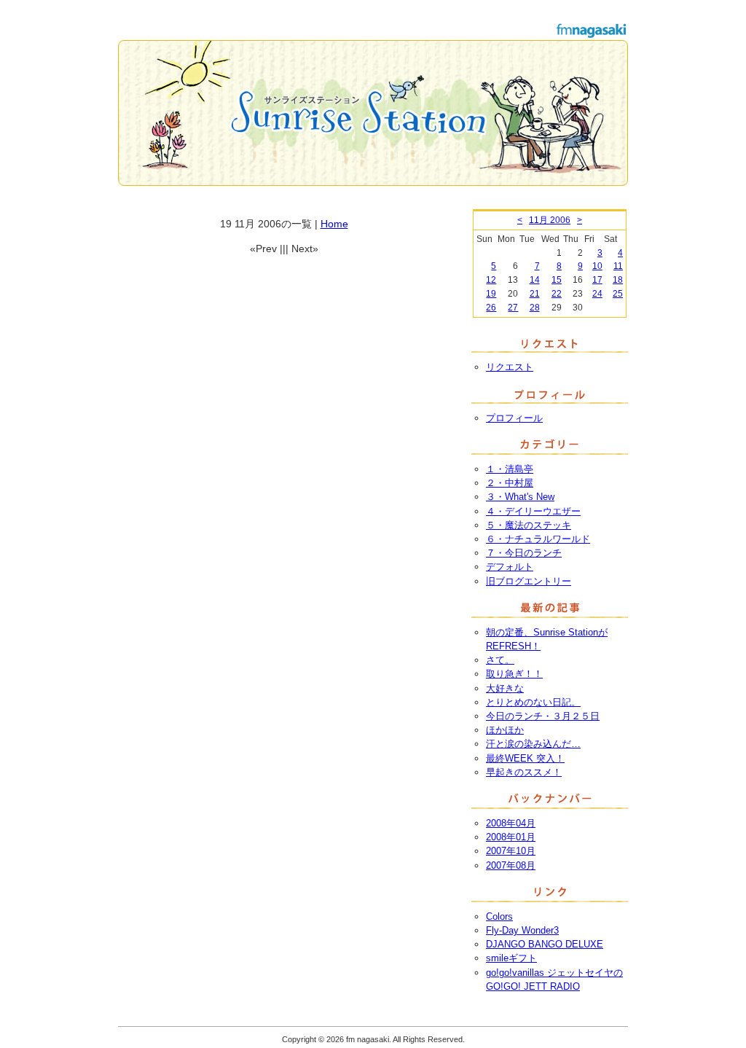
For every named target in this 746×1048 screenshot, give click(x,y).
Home (334, 224)
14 (535, 280)
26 (491, 307)
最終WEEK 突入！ (525, 758)
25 (618, 294)
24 (597, 294)
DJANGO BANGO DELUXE (544, 944)
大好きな (505, 688)
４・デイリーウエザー (533, 511)
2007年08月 (510, 865)
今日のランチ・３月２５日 (543, 716)
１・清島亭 (509, 469)
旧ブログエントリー (528, 581)
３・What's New (520, 496)
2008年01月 (510, 837)
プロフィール (514, 417)
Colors (499, 916)
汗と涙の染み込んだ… (533, 743)
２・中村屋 (509, 482)
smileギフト (511, 958)
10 (597, 266)
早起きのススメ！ (524, 772)
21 (535, 294)
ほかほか (505, 729)
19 (491, 294)
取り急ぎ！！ (514, 673)
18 (618, 280)
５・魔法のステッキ (528, 525)
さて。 (500, 659)
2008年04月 (510, 823)
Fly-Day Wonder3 (522, 930)
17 (597, 280)
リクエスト (509, 366)
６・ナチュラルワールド (538, 538)
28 (535, 307)
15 (556, 280)
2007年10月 (510, 850)
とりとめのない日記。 (533, 702)
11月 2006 (549, 220)
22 (556, 294)
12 (491, 280)
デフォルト (509, 566)
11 (618, 266)
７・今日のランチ (524, 552)
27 (513, 307)
